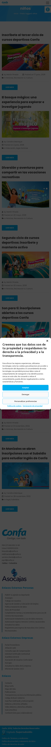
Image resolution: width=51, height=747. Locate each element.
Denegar (25, 394)
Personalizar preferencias (25, 401)
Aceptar (25, 388)
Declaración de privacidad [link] (32, 406)
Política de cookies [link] (14, 406)
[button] (47, 341)
